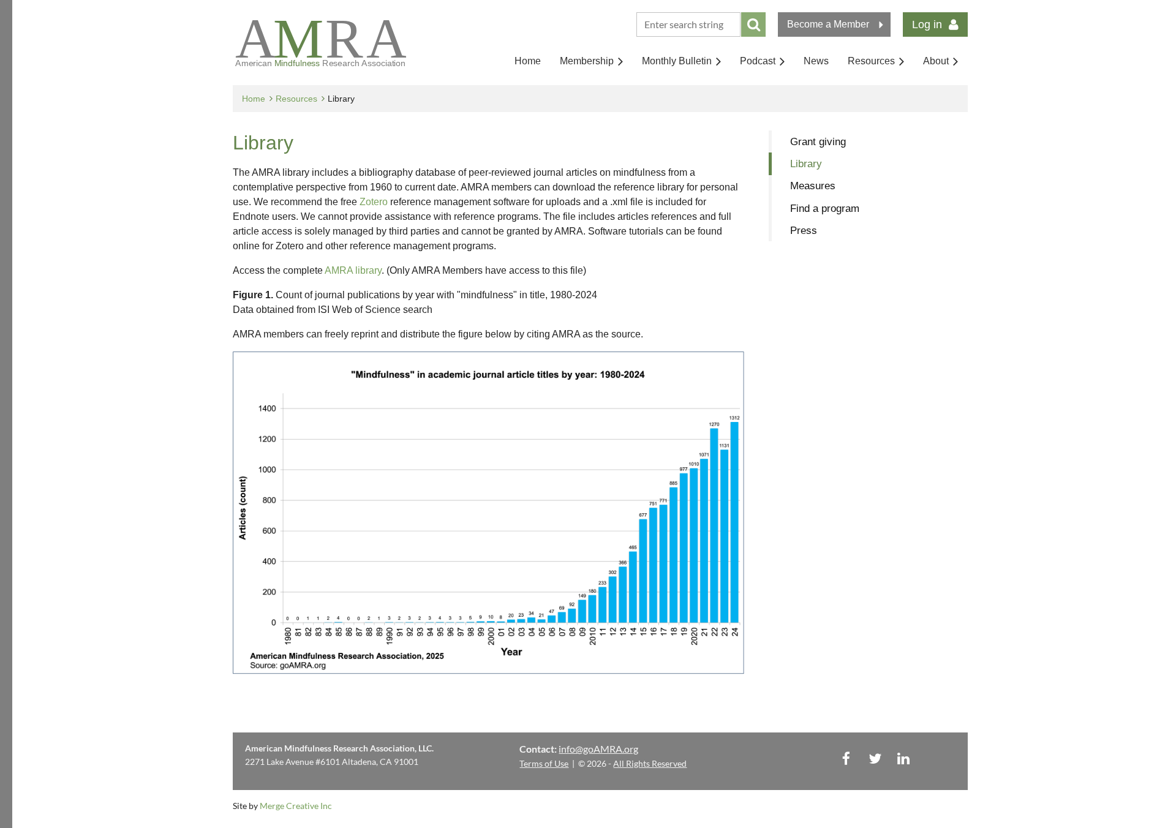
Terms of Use (543, 763)
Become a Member (828, 24)
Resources (296, 99)
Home (253, 99)
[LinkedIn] (904, 758)
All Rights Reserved (650, 763)
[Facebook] (846, 758)
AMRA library (353, 270)
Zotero (374, 202)
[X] (875, 758)
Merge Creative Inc (296, 805)
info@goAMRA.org (598, 749)
